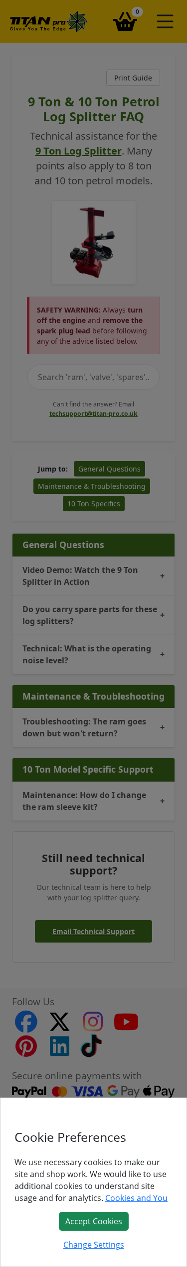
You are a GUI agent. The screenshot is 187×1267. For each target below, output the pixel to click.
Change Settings (93, 1244)
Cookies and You (136, 1197)
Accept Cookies (93, 1221)
